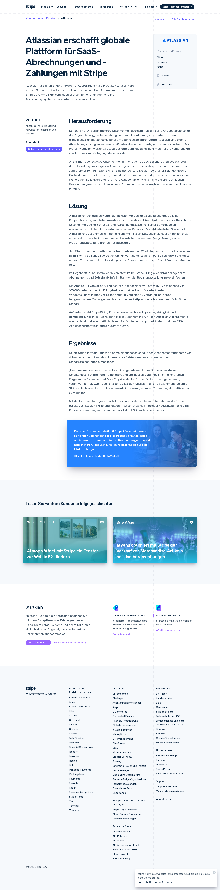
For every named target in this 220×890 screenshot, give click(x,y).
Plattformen (119, 743)
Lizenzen (161, 729)
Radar (72, 787)
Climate (73, 724)
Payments (75, 778)
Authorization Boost (80, 706)
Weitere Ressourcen (167, 742)
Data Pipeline (76, 738)
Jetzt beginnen (37, 642)
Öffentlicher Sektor (123, 788)
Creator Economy (122, 756)
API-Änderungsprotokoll (126, 845)
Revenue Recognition (81, 792)
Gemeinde (162, 707)
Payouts (73, 783)
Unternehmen (120, 693)
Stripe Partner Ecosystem (127, 814)
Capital (73, 715)
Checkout (74, 720)
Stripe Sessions (165, 711)
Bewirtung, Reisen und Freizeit (129, 765)
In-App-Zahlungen (122, 729)
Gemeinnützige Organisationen (130, 779)
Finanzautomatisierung (125, 720)
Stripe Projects (121, 854)
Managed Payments (80, 769)
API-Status (119, 840)
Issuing (73, 760)
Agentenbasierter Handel (127, 702)
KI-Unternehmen (122, 752)
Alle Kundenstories (183, 18)
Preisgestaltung (128, 6)
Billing (72, 711)
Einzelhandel (119, 792)
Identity (73, 751)
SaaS (115, 747)
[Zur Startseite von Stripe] (29, 688)
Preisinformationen (80, 697)
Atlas (72, 702)
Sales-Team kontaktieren (176, 6)
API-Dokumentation (168, 630)
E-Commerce (120, 711)
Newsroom (162, 764)
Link (71, 765)
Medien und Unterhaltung (127, 774)
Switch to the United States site (156, 882)
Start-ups (118, 698)
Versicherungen (121, 770)
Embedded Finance (123, 716)
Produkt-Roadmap (166, 755)
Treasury (74, 810)
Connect (74, 729)
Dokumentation (121, 831)
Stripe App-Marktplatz (125, 809)
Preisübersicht (121, 634)
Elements (74, 742)
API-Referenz (120, 836)
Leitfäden (161, 693)
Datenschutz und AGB (168, 716)
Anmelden (149, 6)
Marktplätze (119, 734)
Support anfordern (166, 786)
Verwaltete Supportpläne (170, 790)
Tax (71, 801)
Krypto (73, 733)
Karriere (160, 760)
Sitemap (160, 733)
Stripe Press (163, 769)
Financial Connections (81, 747)
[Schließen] (213, 873)
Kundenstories (164, 698)
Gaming (117, 761)
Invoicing (74, 756)
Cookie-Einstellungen (168, 738)
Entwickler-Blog (121, 858)
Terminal (74, 805)
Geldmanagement (123, 738)
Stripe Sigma (76, 796)
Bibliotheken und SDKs (125, 849)
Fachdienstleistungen (125, 783)
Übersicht (161, 18)
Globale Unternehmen (125, 725)
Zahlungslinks (76, 774)
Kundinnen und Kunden (41, 18)
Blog (158, 702)
